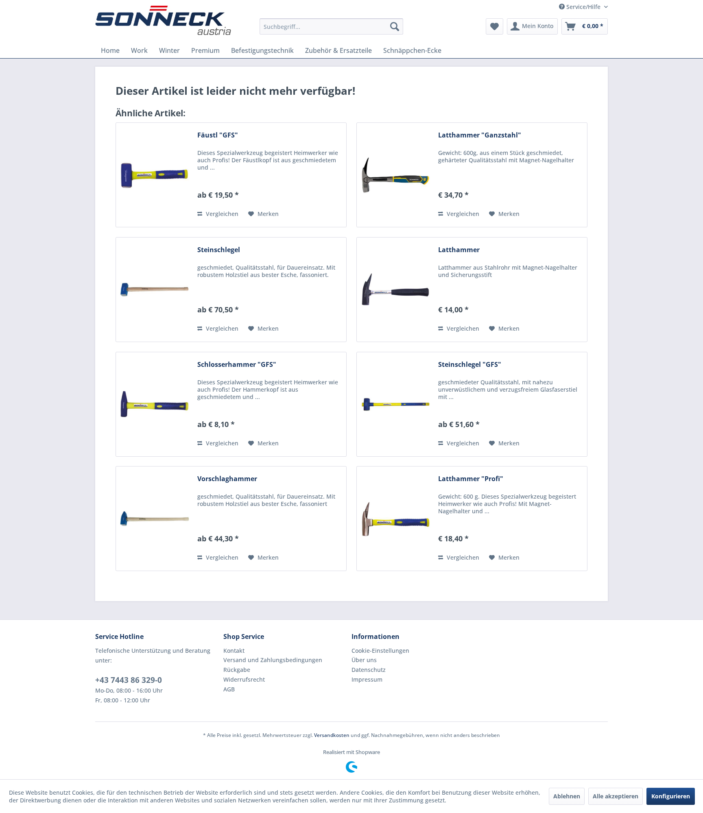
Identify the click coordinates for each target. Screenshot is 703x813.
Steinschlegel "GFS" (469, 364)
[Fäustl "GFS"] (154, 175)
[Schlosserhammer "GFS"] (154, 404)
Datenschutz (369, 670)
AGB (229, 689)
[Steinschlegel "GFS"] (395, 404)
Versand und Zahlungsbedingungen (272, 660)
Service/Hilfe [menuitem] (583, 7)
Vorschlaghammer (227, 479)
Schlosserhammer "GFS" (236, 364)
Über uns (364, 660)
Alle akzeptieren (615, 796)
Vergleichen (221, 214)
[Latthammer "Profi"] (395, 518)
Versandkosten (331, 735)
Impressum (367, 679)
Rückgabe (236, 670)
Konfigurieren (670, 796)
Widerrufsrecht (244, 679)
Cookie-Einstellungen (380, 650)
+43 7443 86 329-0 (128, 680)
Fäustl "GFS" (217, 135)
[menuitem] (331, 26)
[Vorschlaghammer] (154, 518)
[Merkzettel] (494, 26)
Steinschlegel (218, 250)
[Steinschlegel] (154, 289)
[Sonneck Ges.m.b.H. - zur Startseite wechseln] (163, 20)
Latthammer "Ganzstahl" (479, 135)
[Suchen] (394, 26)
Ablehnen (566, 796)
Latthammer (459, 250)
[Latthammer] (395, 289)
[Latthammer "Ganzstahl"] (395, 175)
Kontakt (234, 650)
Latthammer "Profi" (470, 479)
